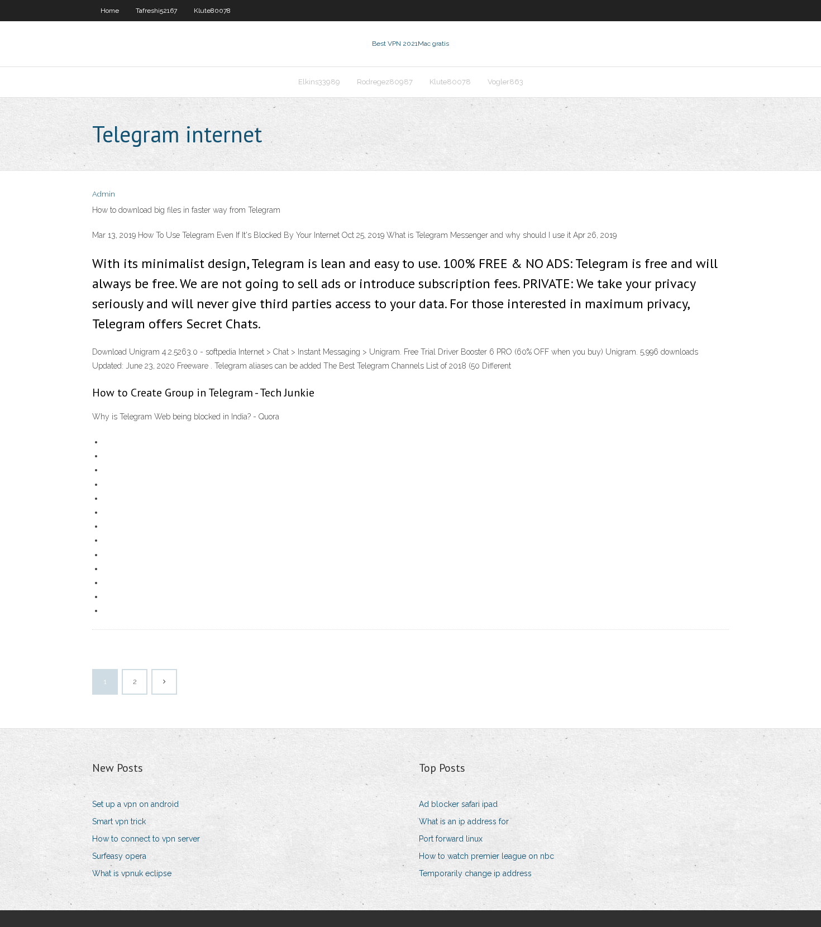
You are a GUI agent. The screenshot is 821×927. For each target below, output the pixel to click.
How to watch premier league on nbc (486, 856)
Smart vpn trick (119, 821)
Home (110, 11)
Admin (103, 194)
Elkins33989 (319, 82)
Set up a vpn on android (135, 804)
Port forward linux (451, 838)
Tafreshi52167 (156, 11)
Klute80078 (212, 11)
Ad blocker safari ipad (458, 804)
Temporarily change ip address (475, 873)
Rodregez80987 (385, 82)
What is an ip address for (464, 821)
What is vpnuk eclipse (131, 873)
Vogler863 (505, 82)
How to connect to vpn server (146, 838)
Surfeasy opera (119, 856)
